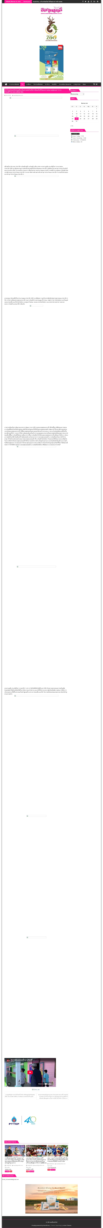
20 (88, 116)
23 (72, 118)
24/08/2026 (8, 1165)
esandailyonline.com (18, 95)
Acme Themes (67, 1225)
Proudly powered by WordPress (41, 1225)
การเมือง (7, 1171)
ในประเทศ (32, 1171)
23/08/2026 (51, 1163)
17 (76, 116)
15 (96, 113)
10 (76, 113)
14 (93, 113)
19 (84, 116)
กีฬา (36, 1089)
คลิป (39, 1089)
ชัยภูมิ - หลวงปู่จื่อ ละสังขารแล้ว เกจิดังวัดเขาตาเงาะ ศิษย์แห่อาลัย (49, 1)
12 (84, 113)
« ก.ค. (71, 126)
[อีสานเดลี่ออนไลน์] (6, 84)
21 (93, 116)
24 (76, 118)
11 (80, 113)
